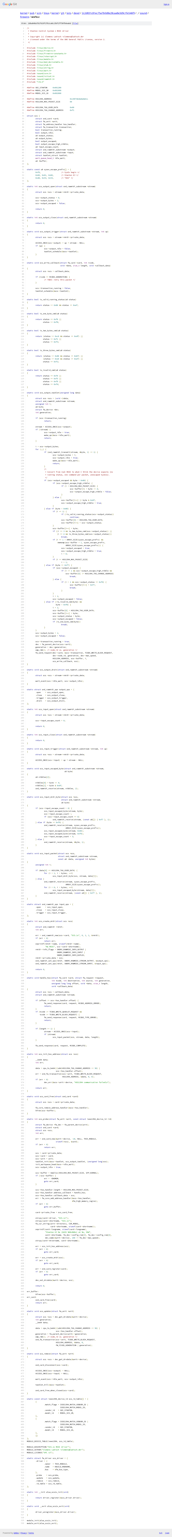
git (62, 13)
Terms (31, 1533)
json (167, 1533)
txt (160, 1533)
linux (46, 13)
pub (32, 13)
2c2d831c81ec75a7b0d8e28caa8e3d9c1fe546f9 (108, 13)
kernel (23, 13)
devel (77, 13)
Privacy (23, 1533)
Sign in (166, 4)
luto (69, 13)
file (75, 23)
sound (143, 13)
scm (39, 13)
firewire (24, 16)
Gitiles (16, 1533)
